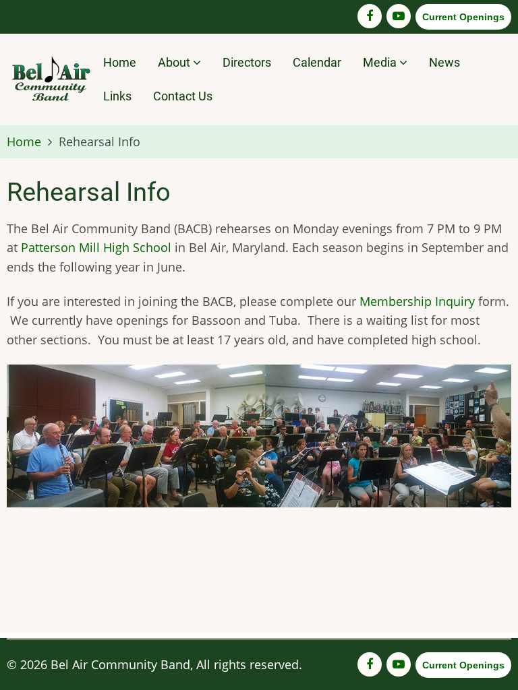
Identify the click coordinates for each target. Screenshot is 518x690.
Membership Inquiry (417, 301)
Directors (247, 62)
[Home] (50, 77)
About (175, 62)
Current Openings (463, 16)
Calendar (317, 62)
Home (119, 62)
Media (381, 62)
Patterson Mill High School (96, 247)
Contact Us (182, 96)
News (444, 62)
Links (117, 96)
